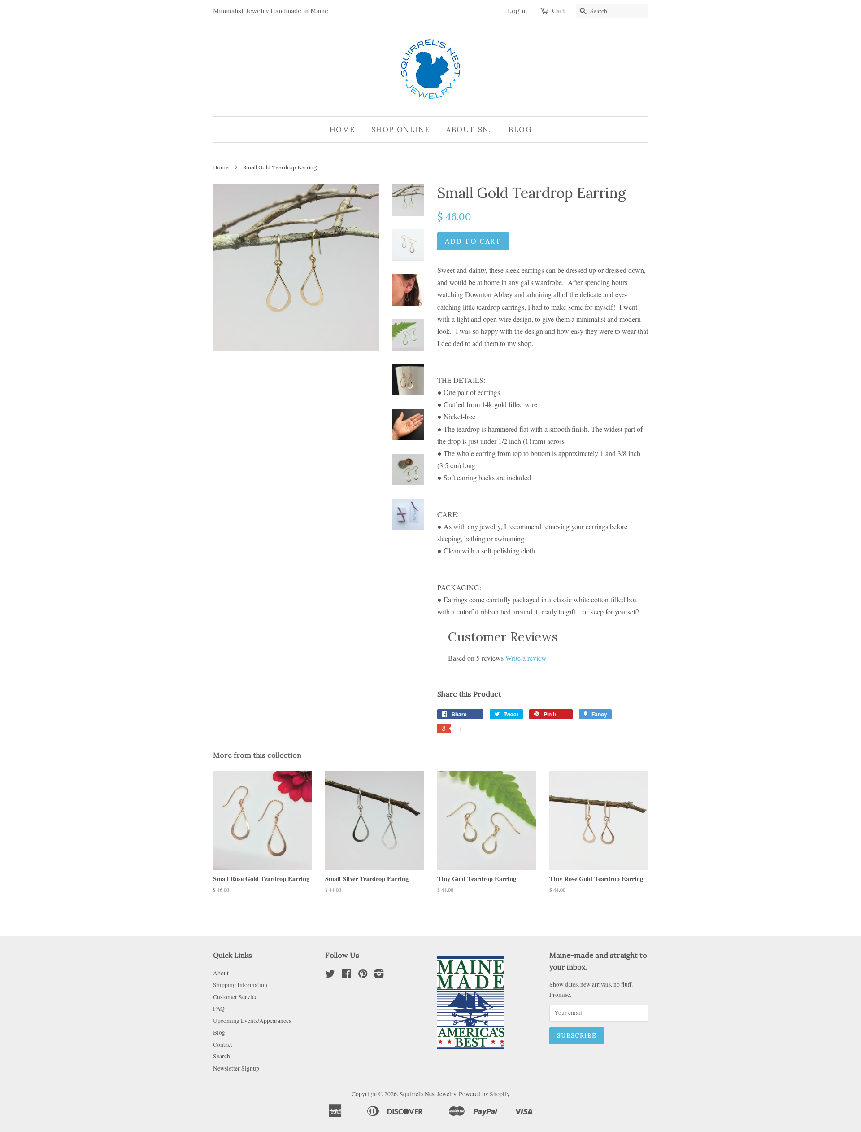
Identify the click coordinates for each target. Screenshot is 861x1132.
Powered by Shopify (484, 1094)
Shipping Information (240, 985)
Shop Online (400, 129)
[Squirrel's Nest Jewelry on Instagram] (379, 975)
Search (221, 1056)
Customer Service (235, 997)
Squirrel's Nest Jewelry (428, 1094)
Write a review (526, 658)
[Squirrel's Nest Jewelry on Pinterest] (363, 975)
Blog (520, 129)
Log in (517, 11)
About (221, 973)
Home (342, 129)
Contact (222, 1044)
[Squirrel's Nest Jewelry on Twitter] (330, 975)
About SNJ (469, 129)
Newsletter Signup (236, 1068)
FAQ (219, 1009)
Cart (558, 11)
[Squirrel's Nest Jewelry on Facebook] (346, 975)
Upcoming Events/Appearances (252, 1021)
